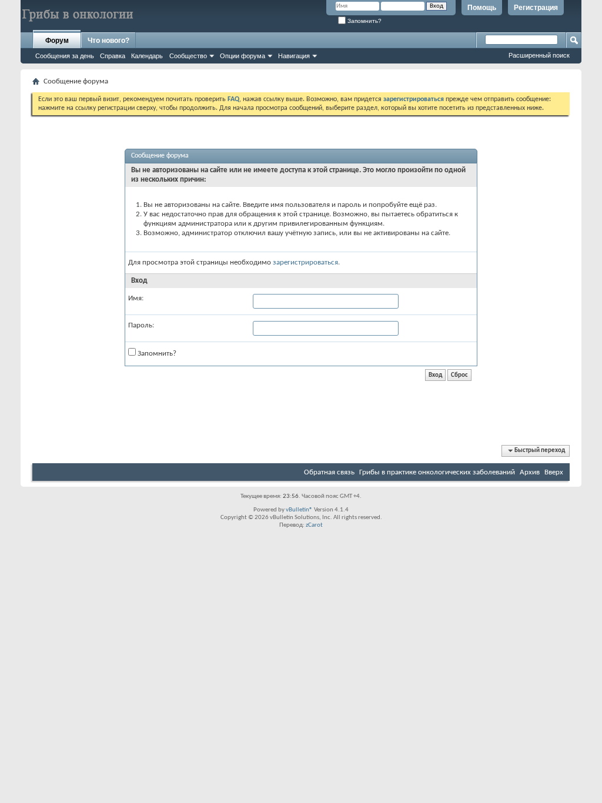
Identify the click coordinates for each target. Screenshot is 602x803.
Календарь (147, 55)
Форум (57, 40)
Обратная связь (329, 472)
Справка (112, 55)
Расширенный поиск (539, 55)
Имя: (135, 298)
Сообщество (188, 55)
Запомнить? (364, 21)
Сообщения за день (64, 55)
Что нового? (108, 40)
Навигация (294, 55)
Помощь (481, 8)
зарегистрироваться (305, 262)
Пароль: (141, 325)
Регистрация (536, 8)
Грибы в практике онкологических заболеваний (437, 472)
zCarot (314, 525)
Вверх (553, 472)
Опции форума (242, 55)
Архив (530, 472)
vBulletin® (299, 510)
